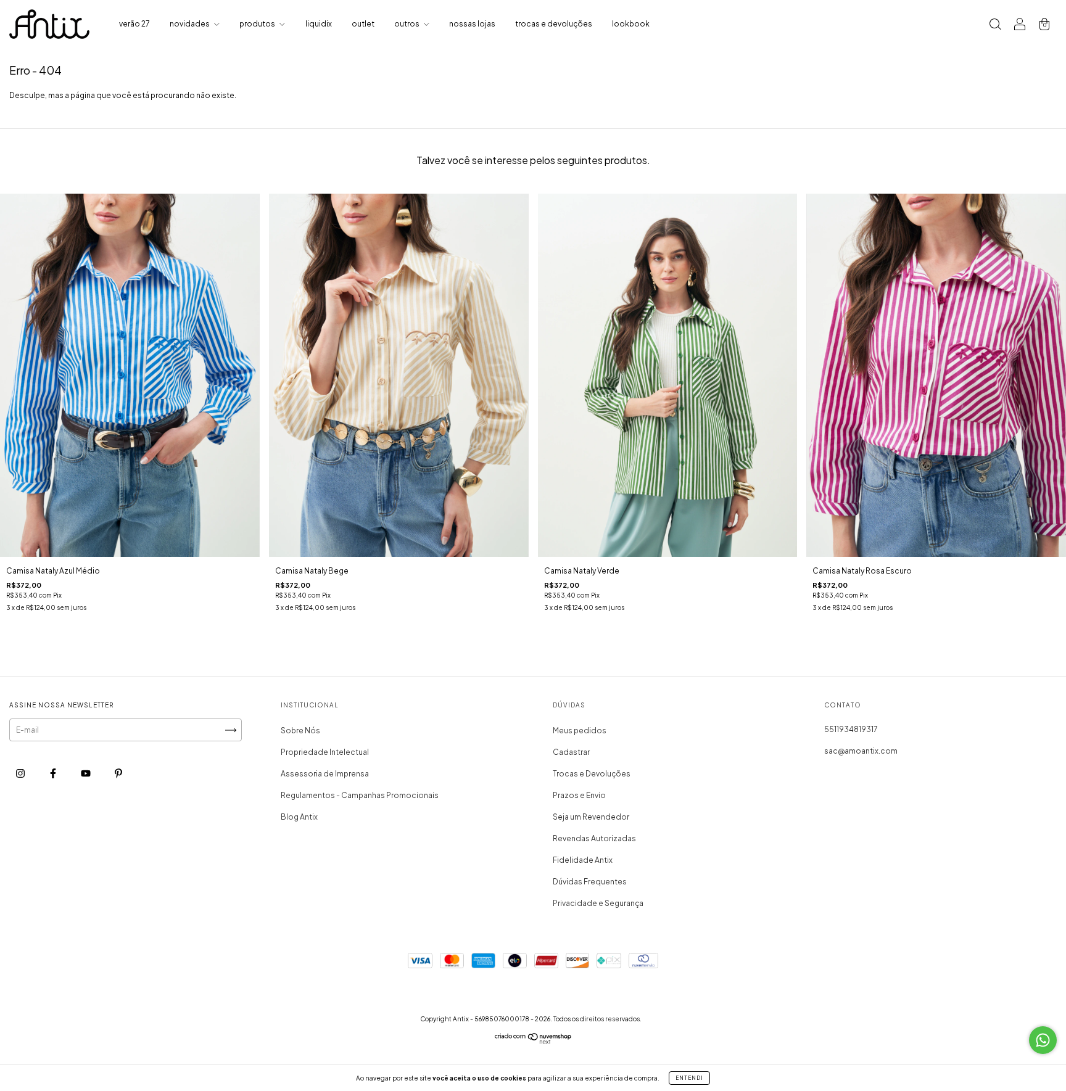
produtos (257, 23)
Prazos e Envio (579, 795)
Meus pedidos (579, 730)
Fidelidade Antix (583, 860)
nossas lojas (472, 23)
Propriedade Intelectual (325, 752)
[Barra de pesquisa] (995, 25)
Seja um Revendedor (591, 816)
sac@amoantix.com (861, 750)
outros (407, 23)
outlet (363, 23)
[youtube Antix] (86, 773)
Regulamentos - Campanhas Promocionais (360, 795)
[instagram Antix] (21, 773)
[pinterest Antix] (118, 773)
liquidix (318, 23)
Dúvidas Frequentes (590, 881)
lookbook (631, 23)
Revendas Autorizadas (594, 838)
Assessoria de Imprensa (325, 773)
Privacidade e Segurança (598, 903)
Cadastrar (571, 752)
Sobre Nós (300, 730)
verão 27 (134, 23)
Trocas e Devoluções (591, 773)
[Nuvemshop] (533, 1041)
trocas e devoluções (553, 23)
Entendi (689, 1078)
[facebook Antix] (53, 773)
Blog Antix (299, 816)
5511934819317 (851, 729)
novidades (190, 23)
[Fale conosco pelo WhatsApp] (1043, 1040)
